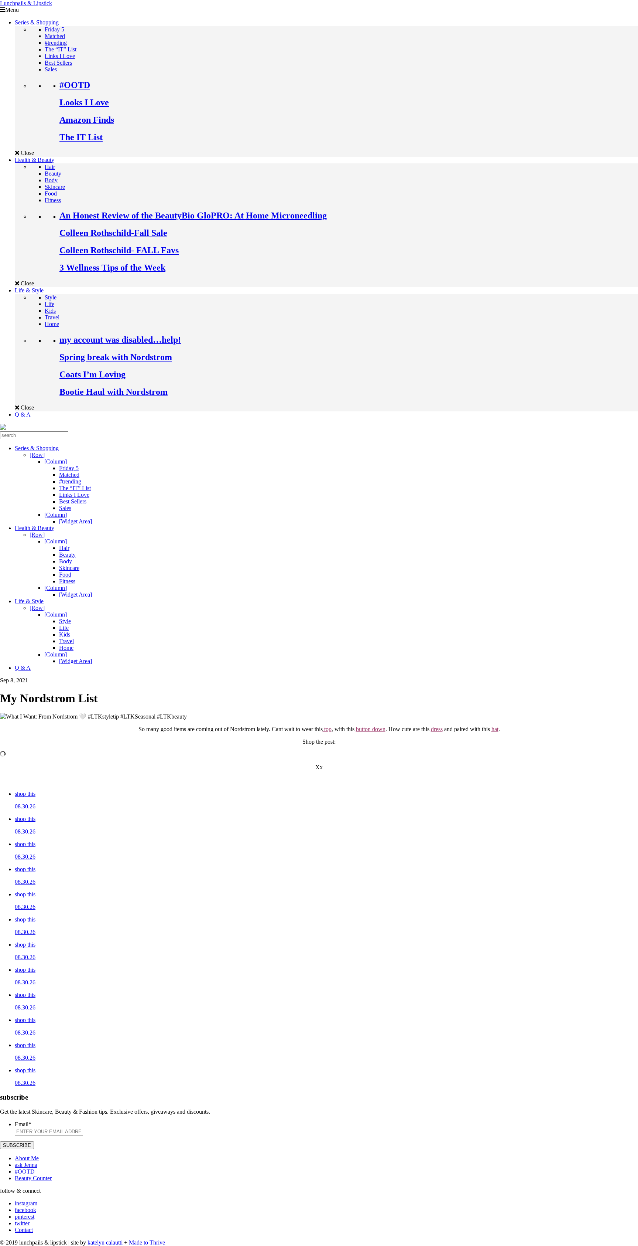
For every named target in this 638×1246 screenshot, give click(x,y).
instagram (26, 1203)
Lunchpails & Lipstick (26, 3)
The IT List (81, 137)
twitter (22, 1223)
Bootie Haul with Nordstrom (113, 392)
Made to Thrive (147, 1242)
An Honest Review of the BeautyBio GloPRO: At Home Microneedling (193, 215)
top (327, 729)
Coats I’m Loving (92, 374)
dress (437, 729)
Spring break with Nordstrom (115, 357)
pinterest (24, 1216)
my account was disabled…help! (120, 339)
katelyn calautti (105, 1242)
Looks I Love (84, 102)
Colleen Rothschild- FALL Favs (119, 250)
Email (23, 1124)
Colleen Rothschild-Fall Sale (113, 233)
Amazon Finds (86, 120)
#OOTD (74, 85)
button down (370, 729)
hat (494, 729)
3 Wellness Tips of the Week (112, 267)
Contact (24, 1230)
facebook (25, 1210)
